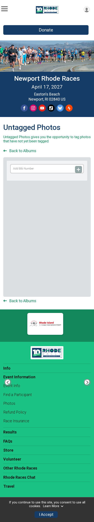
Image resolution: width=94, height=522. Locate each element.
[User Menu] (87, 9)
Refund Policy (14, 412)
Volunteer (12, 459)
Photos (9, 403)
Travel (8, 486)
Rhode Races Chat (19, 477)
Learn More (51, 506)
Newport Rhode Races (47, 78)
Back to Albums (22, 151)
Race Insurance (16, 421)
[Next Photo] (86, 382)
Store (8, 450)
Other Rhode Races (20, 468)
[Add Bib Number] (78, 169)
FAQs (7, 441)
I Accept (46, 514)
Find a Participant (17, 395)
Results (10, 432)
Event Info (11, 386)
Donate (46, 30)
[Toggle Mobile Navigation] (4, 8)
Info (6, 368)
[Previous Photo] (7, 382)
